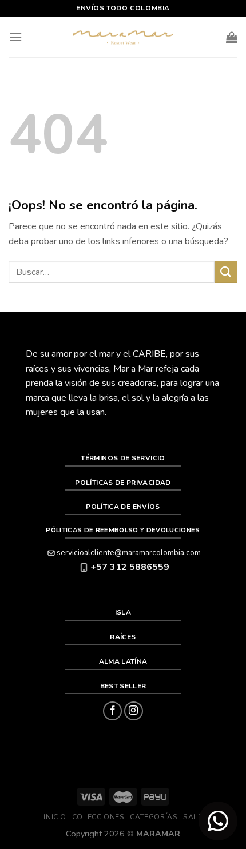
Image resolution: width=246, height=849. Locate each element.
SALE (192, 817)
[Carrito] (231, 37)
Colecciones (98, 817)
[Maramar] (123, 37)
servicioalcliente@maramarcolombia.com (129, 552)
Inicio (54, 817)
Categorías (153, 817)
